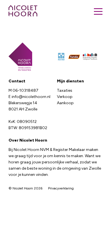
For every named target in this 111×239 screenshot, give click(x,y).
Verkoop (65, 96)
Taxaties (64, 90)
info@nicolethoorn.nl (31, 96)
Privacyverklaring (61, 188)
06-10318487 (25, 90)
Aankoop (65, 103)
